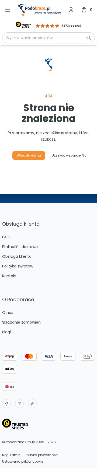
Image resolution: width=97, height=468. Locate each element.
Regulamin (11, 455)
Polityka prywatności (41, 455)
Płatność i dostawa (20, 246)
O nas (7, 312)
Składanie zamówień (21, 322)
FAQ (6, 237)
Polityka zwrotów (17, 266)
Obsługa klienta (17, 256)
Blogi (6, 332)
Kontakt (9, 276)
